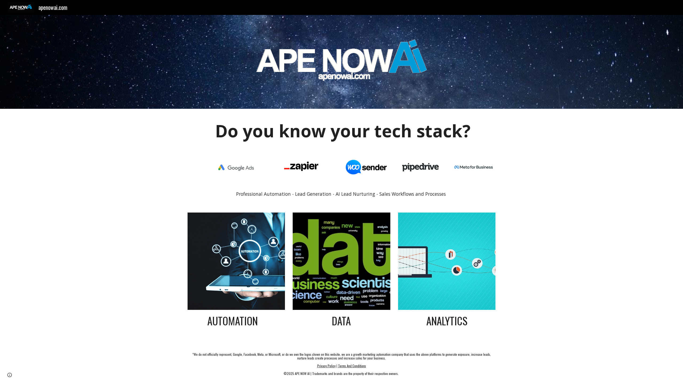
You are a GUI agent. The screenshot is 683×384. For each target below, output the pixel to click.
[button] (9, 375)
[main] (341, 131)
